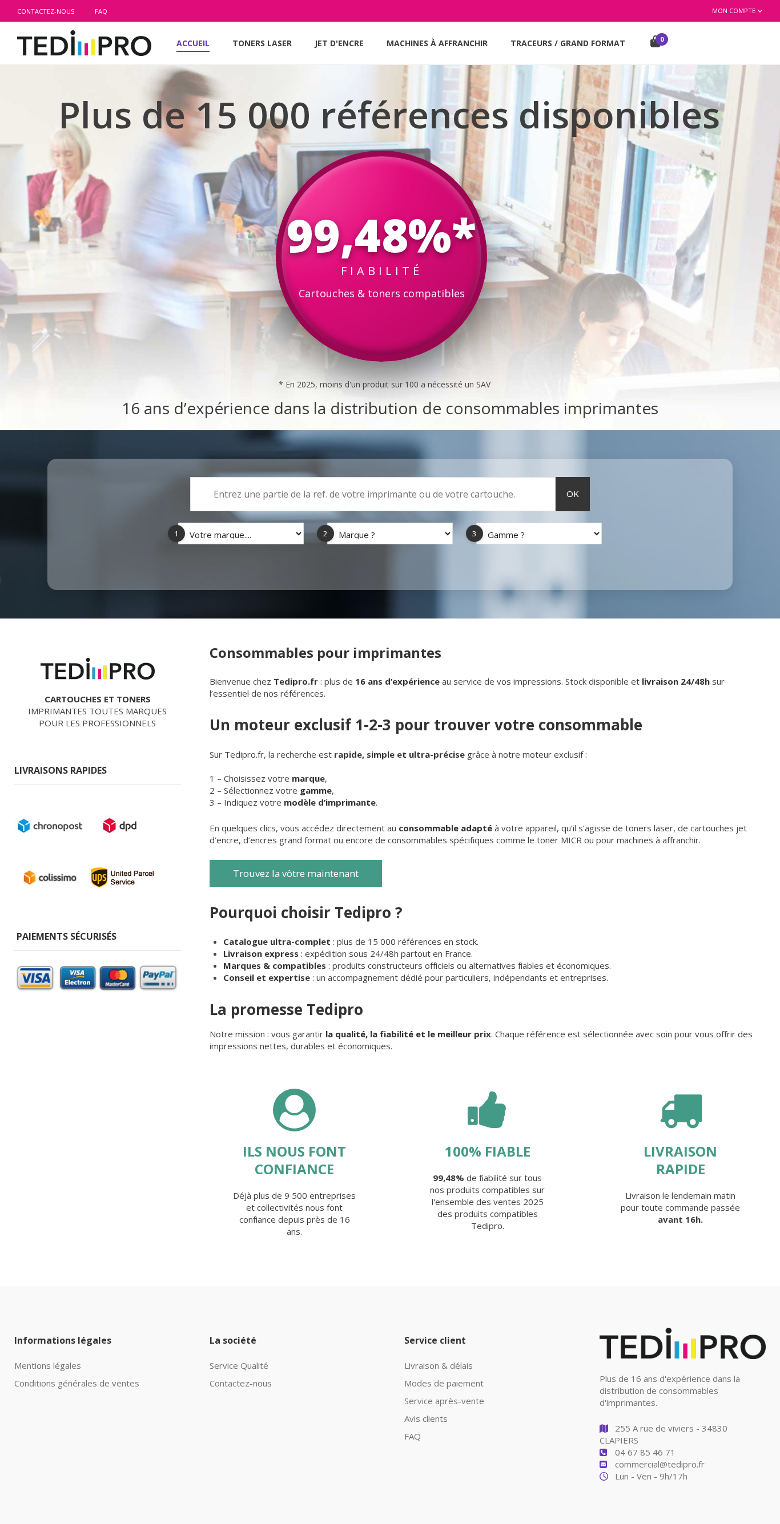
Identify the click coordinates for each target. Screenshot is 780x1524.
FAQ (101, 11)
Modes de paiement (444, 1383)
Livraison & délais (438, 1365)
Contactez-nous (45, 11)
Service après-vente (444, 1400)
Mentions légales (47, 1365)
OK (572, 493)
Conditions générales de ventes (76, 1383)
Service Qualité (239, 1365)
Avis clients (426, 1418)
